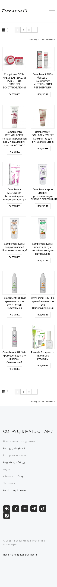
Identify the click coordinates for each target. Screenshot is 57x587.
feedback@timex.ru (14, 490)
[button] (52, 11)
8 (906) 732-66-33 (14, 462)
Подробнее (14, 94)
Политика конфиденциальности (20, 554)
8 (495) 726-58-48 (14, 448)
